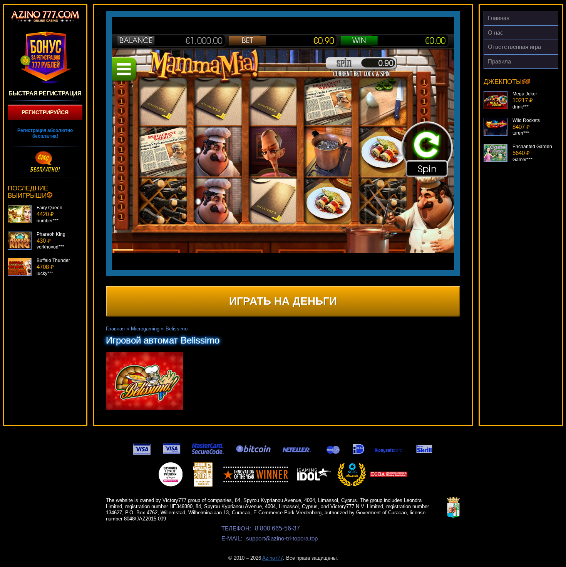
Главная (498, 18)
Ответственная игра (514, 46)
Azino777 (272, 558)
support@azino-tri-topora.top (282, 538)
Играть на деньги (283, 301)
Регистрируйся (45, 112)
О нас (495, 32)
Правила (499, 61)
